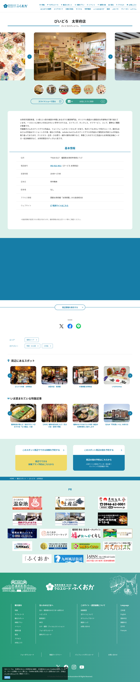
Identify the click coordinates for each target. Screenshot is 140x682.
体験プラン (18, 622)
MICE (41, 622)
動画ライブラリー (56, 655)
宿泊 (16, 634)
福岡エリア (30, 340)
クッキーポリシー (10, 674)
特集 (16, 610)
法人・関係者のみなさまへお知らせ (51, 610)
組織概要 (84, 610)
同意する (7, 677)
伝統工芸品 (69, 9)
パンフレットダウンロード (84, 655)
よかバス (115, 9)
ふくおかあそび (98, 9)
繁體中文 (124, 622)
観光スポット (21, 478)
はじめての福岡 (45, 9)
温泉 (108, 9)
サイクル (79, 9)
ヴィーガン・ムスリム (128, 9)
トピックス (43, 614)
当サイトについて (87, 614)
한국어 (123, 626)
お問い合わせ (85, 626)
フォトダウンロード (46, 630)
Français (124, 630)
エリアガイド (58, 9)
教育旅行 (42, 618)
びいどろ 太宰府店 (36, 478)
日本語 (123, 610)
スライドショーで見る (47, 101)
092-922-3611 (55, 165)
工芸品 (46, 346)
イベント (18, 626)
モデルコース (19, 614)
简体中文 (124, 618)
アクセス (18, 638)
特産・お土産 (31, 346)
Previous (29, 56)
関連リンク (84, 622)
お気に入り (18, 642)
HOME (12, 478)
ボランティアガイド (87, 618)
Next (110, 56)
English (123, 614)
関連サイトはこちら (60, 205)
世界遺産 (88, 9)
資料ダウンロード (45, 634)
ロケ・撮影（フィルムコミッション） (52, 626)
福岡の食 (18, 630)
